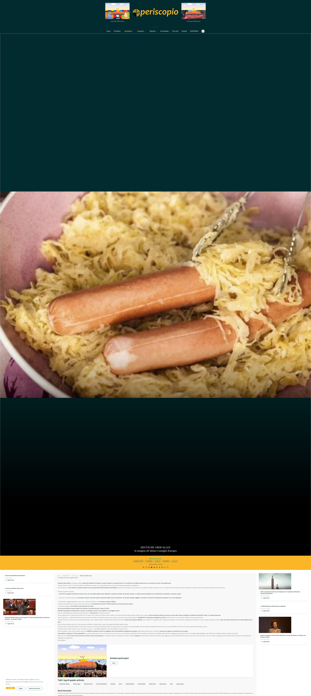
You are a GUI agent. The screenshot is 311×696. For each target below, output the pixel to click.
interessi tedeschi (130, 684)
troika (171, 684)
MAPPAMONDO (166, 561)
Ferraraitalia (164, 31)
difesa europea (76, 684)
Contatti (184, 31)
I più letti (175, 31)
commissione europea (64, 684)
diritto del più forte (88, 684)
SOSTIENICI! (194, 31)
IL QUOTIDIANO (149, 561)
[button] (203, 31)
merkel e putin (152, 684)
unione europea (180, 684)
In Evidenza (157, 561)
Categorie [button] (140, 31)
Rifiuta (21, 689)
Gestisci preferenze (34, 689)
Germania (113, 684)
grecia (120, 684)
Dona (113, 663)
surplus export (162, 684)
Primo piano (174, 561)
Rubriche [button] (153, 31)
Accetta (10, 688)
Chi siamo (117, 31)
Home (109, 31)
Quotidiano (128, 31)
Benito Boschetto (156, 558)
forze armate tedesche (101, 684)
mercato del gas (141, 684)
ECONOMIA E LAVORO (138, 561)
